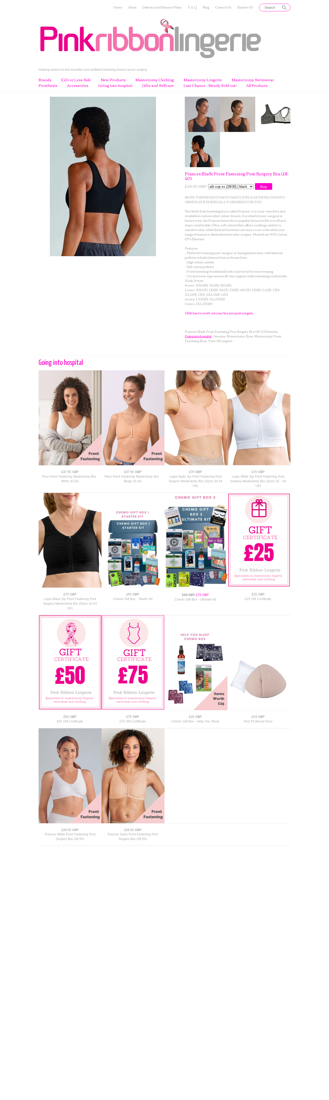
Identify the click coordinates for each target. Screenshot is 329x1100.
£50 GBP (132, 594)
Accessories (77, 85)
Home (117, 7)
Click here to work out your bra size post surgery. (219, 313)
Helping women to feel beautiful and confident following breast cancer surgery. (93, 69)
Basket (245, 7)
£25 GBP (258, 594)
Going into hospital (115, 85)
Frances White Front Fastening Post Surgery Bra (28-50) (70, 837)
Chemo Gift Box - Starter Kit (132, 599)
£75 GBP (132, 717)
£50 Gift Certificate (70, 721)
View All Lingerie (220, 341)
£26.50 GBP (70, 830)
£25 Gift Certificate (258, 599)
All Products (257, 85)
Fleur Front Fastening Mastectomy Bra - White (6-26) (70, 479)
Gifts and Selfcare (158, 85)
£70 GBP (195, 472)
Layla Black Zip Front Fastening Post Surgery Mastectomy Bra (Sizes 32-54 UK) (70, 603)
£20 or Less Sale (76, 80)
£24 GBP (258, 717)
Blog (206, 7)
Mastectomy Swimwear (253, 80)
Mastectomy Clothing (154, 80)
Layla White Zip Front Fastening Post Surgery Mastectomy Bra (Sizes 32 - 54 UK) (258, 481)
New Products (113, 80)
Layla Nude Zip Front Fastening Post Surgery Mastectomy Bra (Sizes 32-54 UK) (195, 481)
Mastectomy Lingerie (203, 80)
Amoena (219, 336)
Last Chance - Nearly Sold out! (210, 85)
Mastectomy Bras (240, 336)
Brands (45, 80)
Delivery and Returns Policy (162, 7)
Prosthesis (48, 85)
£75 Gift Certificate (133, 721)
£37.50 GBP (70, 472)
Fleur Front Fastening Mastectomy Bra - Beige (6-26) (133, 479)
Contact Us (223, 7)
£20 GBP (195, 717)
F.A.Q (192, 7)
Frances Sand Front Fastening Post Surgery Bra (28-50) (133, 837)
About (132, 7)
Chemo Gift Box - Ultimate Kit (195, 599)
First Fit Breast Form (258, 721)
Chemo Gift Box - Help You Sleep (195, 721)
